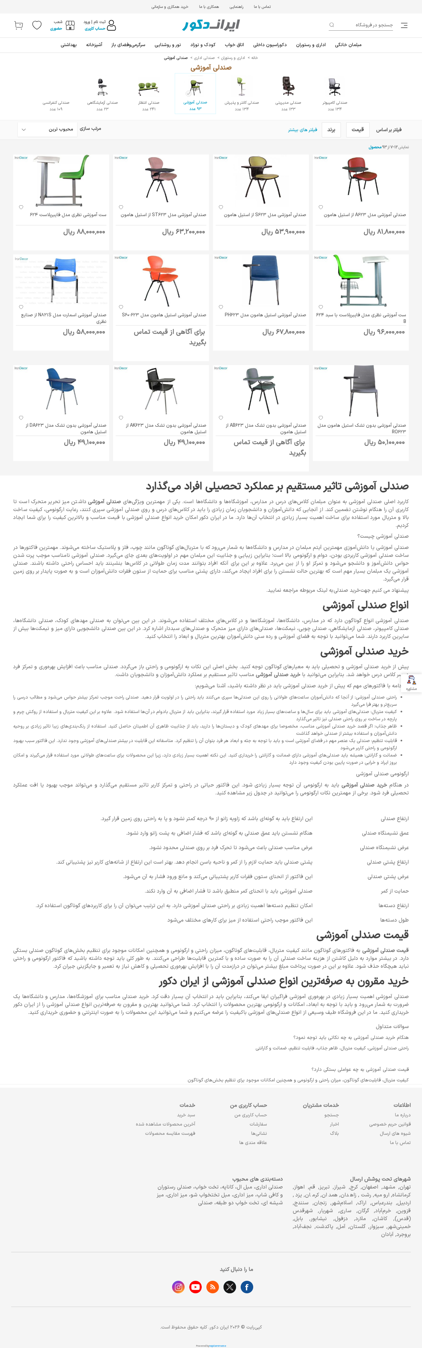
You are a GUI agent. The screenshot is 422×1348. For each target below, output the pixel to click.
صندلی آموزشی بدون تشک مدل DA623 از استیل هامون (66, 429)
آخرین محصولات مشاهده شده (165, 1124)
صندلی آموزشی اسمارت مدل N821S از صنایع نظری (63, 318)
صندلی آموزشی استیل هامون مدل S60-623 (164, 315)
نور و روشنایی (168, 45)
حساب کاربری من (250, 1115)
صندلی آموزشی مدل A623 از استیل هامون (365, 215)
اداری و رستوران (311, 45)
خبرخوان (212, 1287)
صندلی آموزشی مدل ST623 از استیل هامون (163, 215)
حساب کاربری (95, 29)
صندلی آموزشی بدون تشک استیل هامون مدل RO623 (361, 429)
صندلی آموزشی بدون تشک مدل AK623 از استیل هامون (166, 429)
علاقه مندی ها (253, 1142)
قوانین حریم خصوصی (390, 1124)
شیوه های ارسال (395, 1133)
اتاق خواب (234, 45)
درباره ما (403, 1115)
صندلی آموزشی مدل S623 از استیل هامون (265, 215)
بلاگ (334, 1133)
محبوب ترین (61, 129)
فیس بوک (247, 1287)
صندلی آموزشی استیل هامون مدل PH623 (265, 315)
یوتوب (195, 1287)
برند (331, 130)
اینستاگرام (178, 1287)
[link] (405, 25)
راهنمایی (236, 7)
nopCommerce (217, 1346)
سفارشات (258, 1124)
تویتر (230, 1287)
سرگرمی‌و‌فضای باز (128, 45)
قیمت (358, 130)
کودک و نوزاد (203, 45)
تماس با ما (262, 7)
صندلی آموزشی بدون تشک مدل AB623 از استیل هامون (266, 429)
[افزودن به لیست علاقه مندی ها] (321, 207)
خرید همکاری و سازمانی (170, 7)
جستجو (331, 1115)
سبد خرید (186, 1115)
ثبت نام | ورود (94, 22)
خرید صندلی (347, 590)
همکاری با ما (209, 7)
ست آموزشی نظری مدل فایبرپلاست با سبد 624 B (361, 318)
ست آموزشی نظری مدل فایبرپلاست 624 (68, 215)
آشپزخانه (94, 45)
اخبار (334, 1124)
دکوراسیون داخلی (270, 45)
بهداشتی (69, 45)
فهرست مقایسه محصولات (170, 1133)
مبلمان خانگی (348, 45)
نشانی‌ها (259, 1133)
